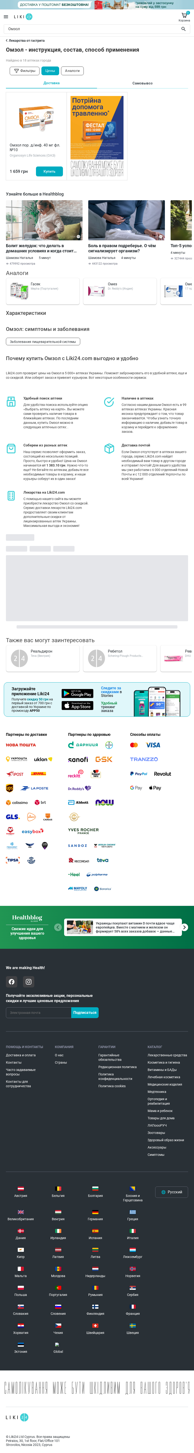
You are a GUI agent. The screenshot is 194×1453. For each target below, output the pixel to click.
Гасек (35, 284)
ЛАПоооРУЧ (157, 1125)
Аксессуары (157, 1147)
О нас (59, 1055)
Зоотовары (156, 1133)
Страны (61, 1062)
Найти (184, 29)
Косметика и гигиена (164, 1062)
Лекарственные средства (167, 1055)
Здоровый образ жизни (166, 1140)
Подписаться (85, 1012)
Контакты (14, 1062)
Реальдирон (41, 651)
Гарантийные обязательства (110, 1057)
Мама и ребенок (160, 1111)
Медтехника (157, 1092)
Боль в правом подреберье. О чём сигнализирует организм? (122, 248)
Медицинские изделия (165, 1084)
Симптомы (156, 1155)
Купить (49, 171)
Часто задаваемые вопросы (20, 1072)
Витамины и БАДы (162, 1070)
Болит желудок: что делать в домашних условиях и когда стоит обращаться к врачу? (40, 248)
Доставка (52, 83)
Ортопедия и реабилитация (159, 1101)
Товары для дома (161, 1118)
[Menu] (6, 16)
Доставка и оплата (21, 1055)
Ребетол (115, 651)
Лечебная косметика (164, 1077)
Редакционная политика (117, 1067)
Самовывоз (142, 83)
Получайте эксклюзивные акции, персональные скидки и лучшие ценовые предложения (49, 998)
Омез (112, 284)
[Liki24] (17, 1417)
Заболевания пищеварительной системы (43, 342)
